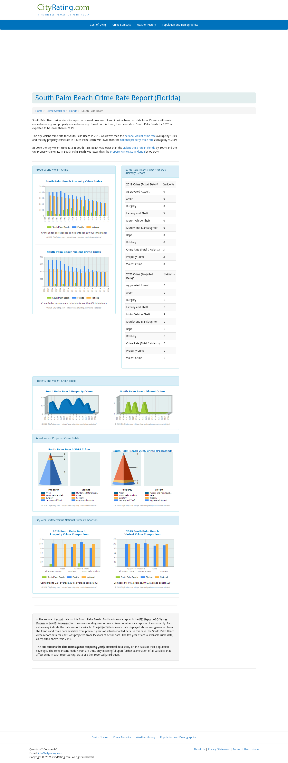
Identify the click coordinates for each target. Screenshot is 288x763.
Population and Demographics (180, 24)
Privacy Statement (219, 749)
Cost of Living (98, 24)
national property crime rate (136, 139)
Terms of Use (240, 749)
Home (38, 110)
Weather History (146, 24)
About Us (199, 749)
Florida (73, 110)
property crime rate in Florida (127, 151)
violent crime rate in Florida (139, 147)
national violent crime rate (140, 136)
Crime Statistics (121, 24)
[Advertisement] (144, 61)
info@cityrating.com (50, 753)
